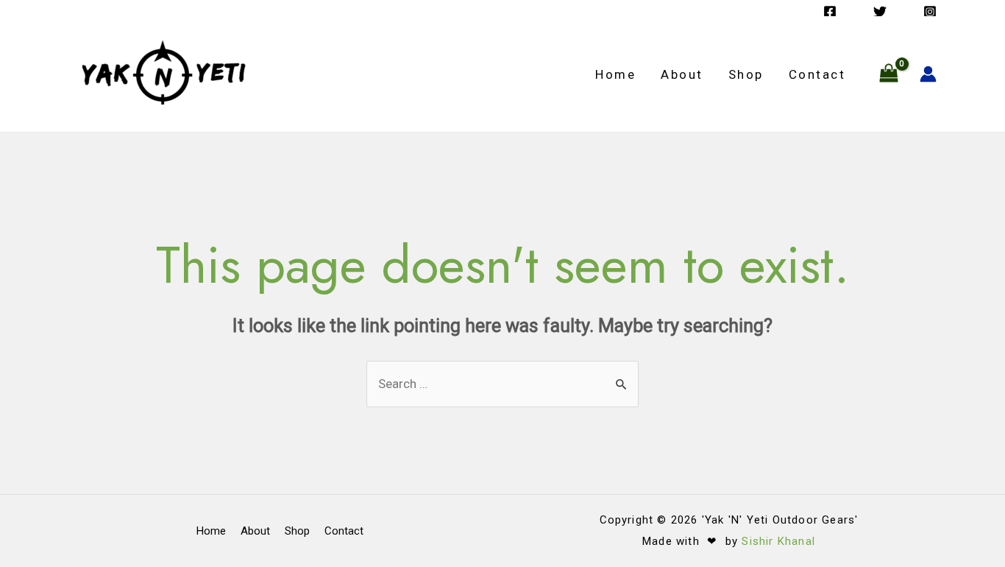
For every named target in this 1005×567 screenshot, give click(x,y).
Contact (817, 74)
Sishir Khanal (778, 541)
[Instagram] (930, 11)
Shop (746, 74)
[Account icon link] (928, 74)
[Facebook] (830, 11)
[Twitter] (880, 11)
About (682, 74)
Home (615, 74)
